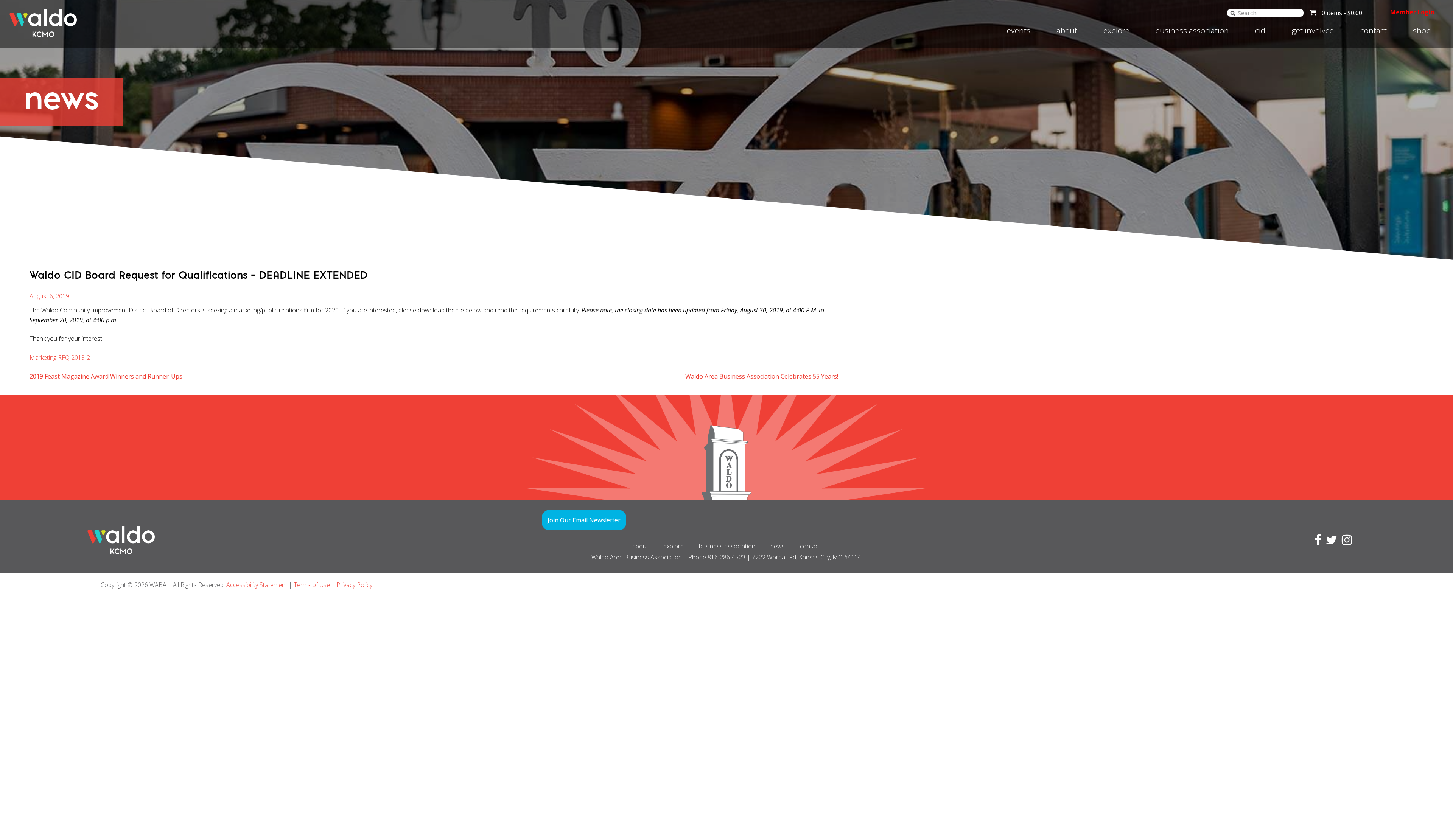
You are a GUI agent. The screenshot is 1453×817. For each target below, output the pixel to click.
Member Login (1412, 12)
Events (1018, 30)
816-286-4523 (726, 557)
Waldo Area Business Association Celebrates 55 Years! (761, 376)
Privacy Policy (354, 585)
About (1066, 30)
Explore (1116, 30)
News (777, 546)
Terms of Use (312, 585)
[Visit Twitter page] (1330, 542)
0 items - (1342, 13)
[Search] (1233, 12)
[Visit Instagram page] (1345, 542)
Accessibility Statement (256, 585)
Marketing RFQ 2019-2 (60, 357)
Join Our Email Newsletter (584, 520)
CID (1260, 30)
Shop (1422, 30)
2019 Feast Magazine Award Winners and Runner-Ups (106, 376)
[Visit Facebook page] (1316, 542)
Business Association (1192, 30)
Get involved (1312, 30)
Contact (1373, 30)
